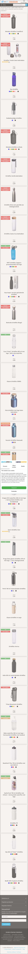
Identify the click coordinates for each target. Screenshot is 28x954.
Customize (14, 491)
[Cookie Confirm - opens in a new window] (21, 462)
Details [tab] (23, 466)
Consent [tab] (5, 466)
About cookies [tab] (14, 466)
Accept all (14, 487)
